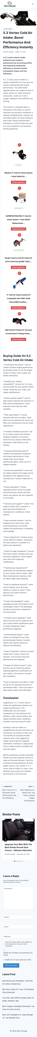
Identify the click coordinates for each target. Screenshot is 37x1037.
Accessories (7, 29)
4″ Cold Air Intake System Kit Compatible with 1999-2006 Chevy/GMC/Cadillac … (18, 298)
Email (7, 927)
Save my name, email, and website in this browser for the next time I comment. (18, 944)
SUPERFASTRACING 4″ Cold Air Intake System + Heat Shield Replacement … (18, 219)
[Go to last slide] (5, 839)
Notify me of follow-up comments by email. (17, 954)
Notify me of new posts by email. (18, 960)
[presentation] (18, 829)
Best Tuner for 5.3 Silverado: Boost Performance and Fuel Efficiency (9, 792)
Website (7, 936)
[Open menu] (33, 3)
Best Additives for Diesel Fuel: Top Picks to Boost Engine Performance (27, 794)
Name (7, 917)
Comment (8, 889)
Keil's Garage (9, 52)
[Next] (31, 839)
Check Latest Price (18, 182)
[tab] (14, 861)
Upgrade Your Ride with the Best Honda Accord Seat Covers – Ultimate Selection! (18, 847)
